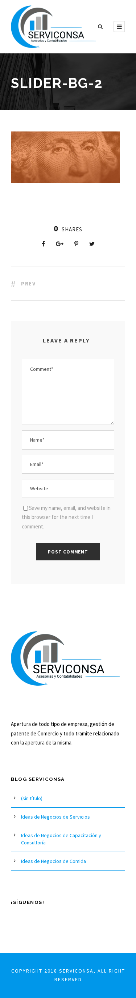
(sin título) (31, 798)
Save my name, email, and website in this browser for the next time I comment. (66, 517)
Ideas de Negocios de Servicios (55, 817)
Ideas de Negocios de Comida (53, 861)
